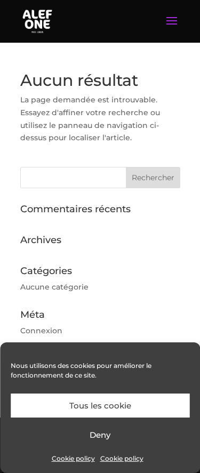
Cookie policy (73, 458)
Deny (100, 435)
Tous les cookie (100, 405)
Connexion (41, 330)
